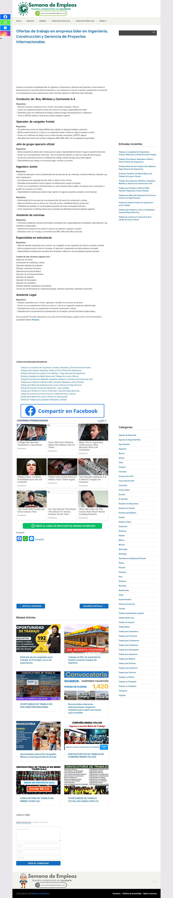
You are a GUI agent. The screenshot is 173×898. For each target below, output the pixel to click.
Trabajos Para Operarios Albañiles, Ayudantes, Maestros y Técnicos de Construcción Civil (56, 379)
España (122, 517)
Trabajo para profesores (128, 668)
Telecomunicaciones (127, 604)
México (121, 540)
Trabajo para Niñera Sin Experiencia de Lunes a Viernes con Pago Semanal (51, 385)
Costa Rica (123, 485)
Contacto (117, 893)
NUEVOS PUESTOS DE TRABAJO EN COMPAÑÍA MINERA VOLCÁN (86, 755)
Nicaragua (123, 554)
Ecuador (122, 494)
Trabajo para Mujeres (127, 658)
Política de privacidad (132, 893)
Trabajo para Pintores (127, 663)
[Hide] (1, 39)
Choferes (122, 467)
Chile (121, 462)
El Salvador (123, 499)
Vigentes (122, 695)
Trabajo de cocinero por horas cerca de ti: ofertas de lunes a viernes (48, 393)
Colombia (122, 471)
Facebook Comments (40, 822)
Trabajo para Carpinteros (128, 631)
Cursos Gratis (124, 490)
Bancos (30, 21)
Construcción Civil (61, 21)
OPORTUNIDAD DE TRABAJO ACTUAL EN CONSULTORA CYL (83, 799)
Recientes (122, 585)
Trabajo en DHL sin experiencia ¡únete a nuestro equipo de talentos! (84, 660)
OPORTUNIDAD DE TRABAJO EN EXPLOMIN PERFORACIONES (36, 705)
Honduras (122, 531)
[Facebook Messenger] (5, 27)
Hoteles (122, 535)
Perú (120, 576)
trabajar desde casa (126, 617)
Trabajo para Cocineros (128, 636)
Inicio (19, 21)
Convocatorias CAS (84, 21)
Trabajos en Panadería (127, 681)
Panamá (122, 567)
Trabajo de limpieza (126, 622)
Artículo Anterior (31, 606)
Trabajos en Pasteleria (127, 686)
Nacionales (123, 549)
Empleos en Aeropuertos (128, 503)
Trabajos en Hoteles (126, 677)
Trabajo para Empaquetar (129, 649)
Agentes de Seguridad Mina (129, 439)
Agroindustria (124, 444)
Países (102, 21)
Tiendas (122, 608)
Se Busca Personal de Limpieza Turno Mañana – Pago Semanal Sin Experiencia (53, 373)
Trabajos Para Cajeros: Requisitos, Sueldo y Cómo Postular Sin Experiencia (51, 370)
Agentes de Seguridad (127, 435)
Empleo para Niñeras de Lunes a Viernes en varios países (44, 396)
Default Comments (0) (23, 822)
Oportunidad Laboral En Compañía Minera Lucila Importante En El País (38, 755)
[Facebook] (5, 16)
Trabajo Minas (124, 627)
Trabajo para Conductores (129, 640)
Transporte (123, 690)
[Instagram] (5, 33)
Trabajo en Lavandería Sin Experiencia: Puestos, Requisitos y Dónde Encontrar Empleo (56, 367)
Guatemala (123, 526)
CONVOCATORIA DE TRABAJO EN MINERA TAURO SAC (36, 799)
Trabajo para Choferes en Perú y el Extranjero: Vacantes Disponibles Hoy (50, 390)
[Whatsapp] (5, 22)
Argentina (122, 449)
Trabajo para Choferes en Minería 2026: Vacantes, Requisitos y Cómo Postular (52, 382)
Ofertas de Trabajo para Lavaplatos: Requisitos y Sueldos (44, 399)
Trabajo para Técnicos (127, 672)
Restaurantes (124, 590)
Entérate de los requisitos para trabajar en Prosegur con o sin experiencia (36, 660)
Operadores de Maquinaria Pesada (132, 558)
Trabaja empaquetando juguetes (131, 613)
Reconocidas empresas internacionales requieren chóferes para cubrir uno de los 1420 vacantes (84, 708)
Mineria (42, 21)
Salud (121, 595)
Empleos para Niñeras (127, 512)
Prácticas (122, 581)
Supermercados (125, 599)
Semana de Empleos (40, 893)
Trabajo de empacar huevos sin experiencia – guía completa (45, 388)
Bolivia (121, 458)
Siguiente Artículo (93, 606)
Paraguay (122, 572)
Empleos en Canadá (126, 508)
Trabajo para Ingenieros (128, 654)
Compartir (39, 539)
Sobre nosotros (150, 893)
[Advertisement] (62, 66)
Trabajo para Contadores (128, 645)
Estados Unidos (125, 522)
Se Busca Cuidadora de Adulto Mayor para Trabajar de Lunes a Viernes (49, 376)
